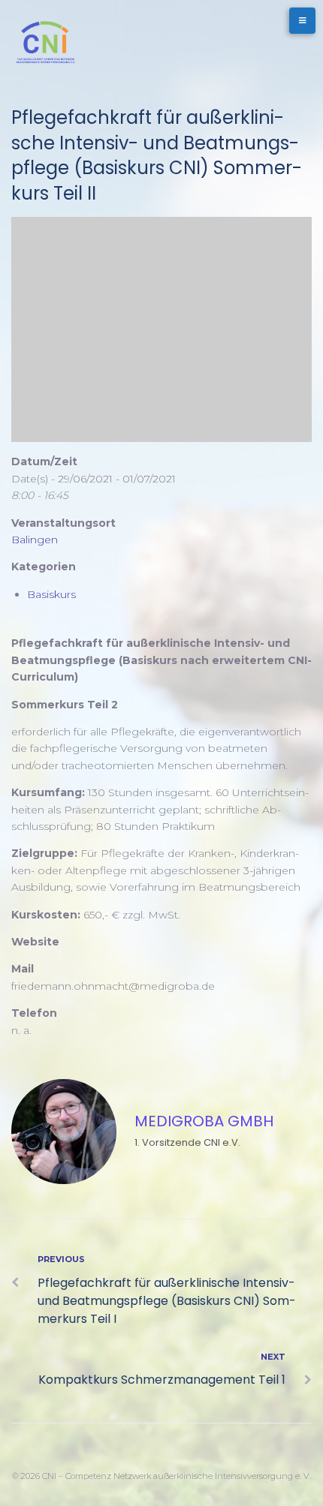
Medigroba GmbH (203, 1121)
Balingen (34, 539)
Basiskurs (51, 594)
